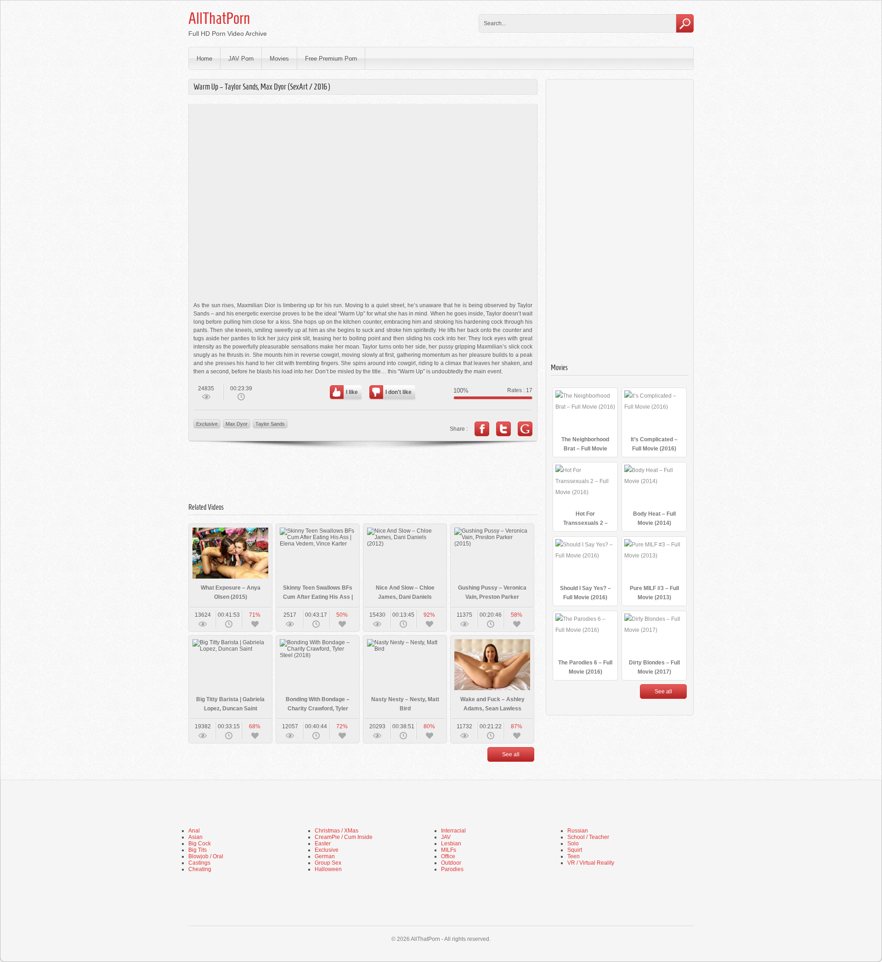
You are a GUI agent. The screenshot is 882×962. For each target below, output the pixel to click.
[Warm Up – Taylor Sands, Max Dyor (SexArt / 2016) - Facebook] (482, 429)
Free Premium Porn (331, 58)
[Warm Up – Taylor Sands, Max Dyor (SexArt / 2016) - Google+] (525, 429)
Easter (323, 843)
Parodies (452, 869)
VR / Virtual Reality (590, 863)
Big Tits (197, 850)
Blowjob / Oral (205, 856)
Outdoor (451, 863)
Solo (573, 843)
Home (204, 58)
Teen (573, 856)
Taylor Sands (270, 424)
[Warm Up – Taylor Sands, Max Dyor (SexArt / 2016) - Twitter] (503, 429)
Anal (194, 830)
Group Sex (328, 863)
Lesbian (451, 843)
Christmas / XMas (336, 830)
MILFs (448, 850)
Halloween (328, 869)
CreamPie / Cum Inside (344, 837)
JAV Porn (241, 58)
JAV (446, 837)
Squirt (574, 850)
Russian (577, 830)
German (325, 856)
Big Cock (199, 843)
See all (511, 754)
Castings (199, 863)
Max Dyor (237, 424)
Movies (279, 58)
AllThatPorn (219, 18)
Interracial (453, 830)
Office (448, 856)
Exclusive (207, 424)
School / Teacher (588, 837)
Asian (195, 837)
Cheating (199, 869)
